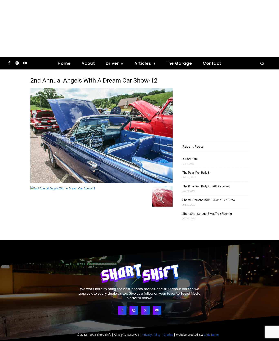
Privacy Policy (151, 335)
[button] (262, 63)
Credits (168, 335)
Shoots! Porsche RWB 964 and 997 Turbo (208, 200)
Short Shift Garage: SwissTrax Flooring (207, 213)
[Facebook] (9, 63)
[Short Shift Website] (139, 273)
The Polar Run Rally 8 (196, 172)
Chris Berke (211, 335)
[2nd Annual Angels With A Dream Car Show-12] (101, 182)
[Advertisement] (139, 28)
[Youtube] (25, 63)
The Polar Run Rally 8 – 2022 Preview (206, 186)
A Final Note (190, 159)
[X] (145, 310)
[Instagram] (17, 63)
